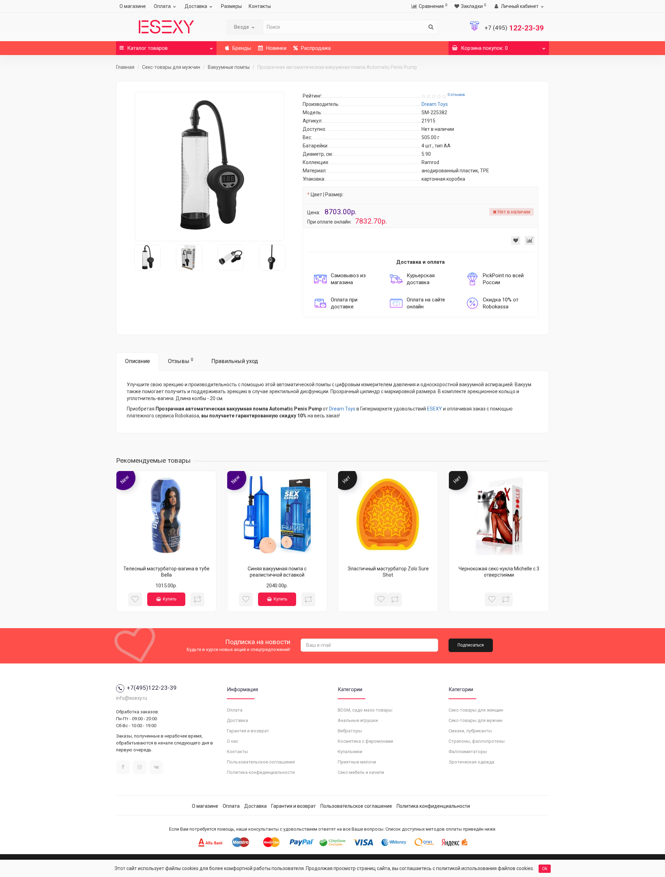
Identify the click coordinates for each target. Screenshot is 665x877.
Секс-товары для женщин (476, 710)
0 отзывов (456, 94)
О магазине (132, 6)
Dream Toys (342, 409)
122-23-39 (514, 28)
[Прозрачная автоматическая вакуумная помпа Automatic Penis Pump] (209, 166)
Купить (169, 599)
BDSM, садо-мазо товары (365, 710)
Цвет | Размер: (327, 194)
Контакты (260, 6)
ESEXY (434, 409)
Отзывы (180, 360)
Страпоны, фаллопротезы (477, 741)
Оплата (162, 6)
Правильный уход (234, 361)
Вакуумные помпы (229, 67)
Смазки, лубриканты (470, 730)
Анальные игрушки (358, 720)
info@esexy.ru (131, 698)
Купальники (350, 751)
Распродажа (315, 48)
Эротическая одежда (471, 762)
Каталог (147, 48)
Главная (125, 67)
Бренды (241, 48)
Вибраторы (350, 730)
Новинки (275, 48)
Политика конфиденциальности (261, 772)
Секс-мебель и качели (361, 772)
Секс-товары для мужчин (171, 67)
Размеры (231, 6)
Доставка (196, 6)
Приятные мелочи (357, 762)
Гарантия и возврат (248, 730)
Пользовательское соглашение (261, 762)
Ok (544, 868)
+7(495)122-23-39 (152, 687)
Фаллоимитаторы (468, 751)
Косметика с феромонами (365, 741)
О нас (232, 741)
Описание (137, 361)
